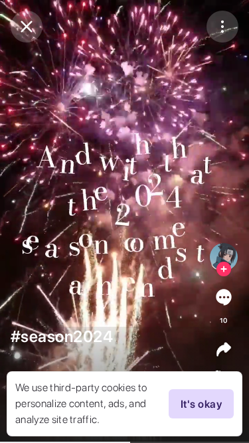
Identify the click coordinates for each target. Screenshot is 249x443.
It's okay (201, 404)
